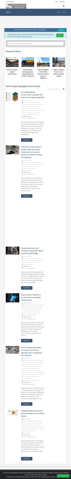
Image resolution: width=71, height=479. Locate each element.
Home (58, 12)
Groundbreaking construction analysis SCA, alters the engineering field (32, 95)
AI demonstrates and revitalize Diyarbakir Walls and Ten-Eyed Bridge (32, 251)
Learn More (28, 36)
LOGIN (56, 1)
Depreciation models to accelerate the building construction (31, 297)
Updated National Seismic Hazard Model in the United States (32, 413)
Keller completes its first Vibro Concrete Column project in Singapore (43, 74)
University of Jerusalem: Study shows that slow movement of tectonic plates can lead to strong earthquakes (31, 152)
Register (60, 35)
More (61, 30)
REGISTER (62, 1)
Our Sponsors (10, 1)
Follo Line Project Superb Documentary (12, 72)
